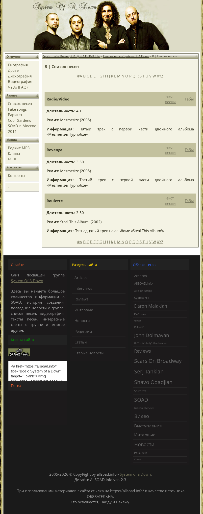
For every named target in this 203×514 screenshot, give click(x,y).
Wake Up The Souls (144, 408)
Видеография (20, 81)
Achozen (140, 275)
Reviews (81, 298)
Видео (141, 416)
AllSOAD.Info (143, 283)
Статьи (81, 342)
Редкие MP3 (19, 147)
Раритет (15, 114)
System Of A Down (27, 280)
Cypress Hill (141, 297)
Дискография (20, 75)
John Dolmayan (151, 335)
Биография (18, 64)
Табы (189, 99)
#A (79, 75)
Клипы (14, 153)
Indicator (139, 326)
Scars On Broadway (158, 360)
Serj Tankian (149, 371)
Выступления (148, 426)
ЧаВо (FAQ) (17, 87)
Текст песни (170, 99)
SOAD (141, 399)
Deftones (140, 314)
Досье (13, 70)
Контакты (16, 175)
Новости (82, 320)
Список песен (20, 103)
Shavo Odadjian (153, 382)
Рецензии (83, 331)
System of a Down (135, 474)
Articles (81, 277)
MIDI (12, 158)
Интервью (84, 309)
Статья (137, 459)
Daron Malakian (150, 306)
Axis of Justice (143, 291)
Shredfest (140, 391)
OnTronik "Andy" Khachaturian (150, 343)
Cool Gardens (19, 120)
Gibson (138, 320)
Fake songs (17, 109)
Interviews (83, 288)
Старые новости (89, 352)
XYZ (160, 75)
